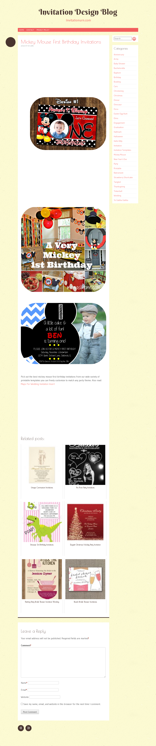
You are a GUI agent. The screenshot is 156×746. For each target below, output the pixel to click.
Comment (26, 645)
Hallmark (117, 132)
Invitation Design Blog (78, 12)
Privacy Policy (43, 30)
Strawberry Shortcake (123, 177)
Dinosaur (118, 104)
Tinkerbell (118, 191)
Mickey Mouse (120, 154)
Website (25, 697)
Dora (116, 109)
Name (24, 682)
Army (116, 59)
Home (21, 30)
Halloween (118, 136)
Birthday (117, 77)
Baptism (117, 72)
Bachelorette (119, 68)
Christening (119, 91)
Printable (117, 168)
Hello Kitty (118, 141)
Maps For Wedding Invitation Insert (38, 384)
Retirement (118, 173)
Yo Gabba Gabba (121, 200)
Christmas (118, 95)
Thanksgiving (119, 186)
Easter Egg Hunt (120, 113)
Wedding (117, 195)
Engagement (119, 123)
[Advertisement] (63, 72)
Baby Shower (119, 63)
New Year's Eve (120, 159)
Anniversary (119, 54)
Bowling (117, 82)
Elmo (116, 118)
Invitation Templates (122, 150)
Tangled (117, 182)
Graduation (119, 127)
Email (24, 689)
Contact (30, 30)
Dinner (117, 100)
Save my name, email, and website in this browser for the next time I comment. (62, 704)
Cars (116, 86)
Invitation (118, 145)
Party (116, 164)
